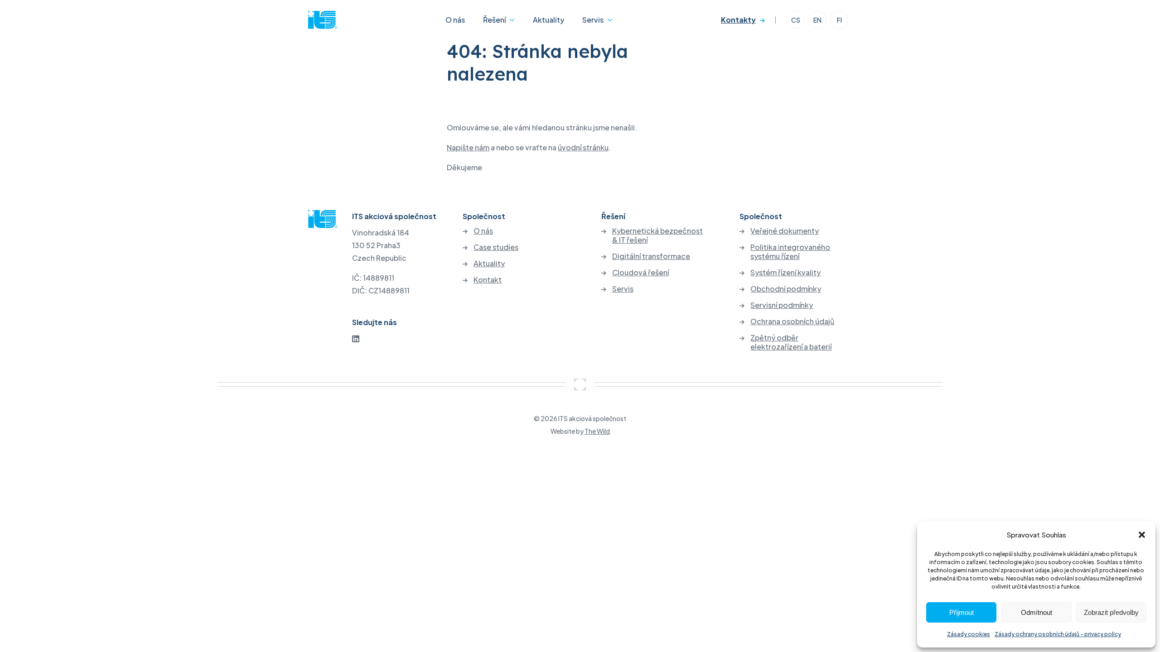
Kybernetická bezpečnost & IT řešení (657, 235)
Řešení (494, 19)
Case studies (496, 247)
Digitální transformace (651, 256)
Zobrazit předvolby (1111, 612)
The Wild (597, 431)
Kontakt (488, 279)
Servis (593, 19)
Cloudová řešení (640, 272)
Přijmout (961, 612)
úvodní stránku (583, 147)
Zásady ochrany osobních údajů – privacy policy (1058, 634)
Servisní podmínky (781, 305)
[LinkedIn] (355, 338)
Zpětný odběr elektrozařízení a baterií (790, 342)
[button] (1141, 534)
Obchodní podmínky (785, 288)
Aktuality (548, 19)
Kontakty (738, 19)
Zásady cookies (968, 634)
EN (817, 20)
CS (795, 20)
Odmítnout (1036, 612)
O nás (455, 19)
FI (839, 20)
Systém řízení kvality (785, 272)
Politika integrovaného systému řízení (790, 252)
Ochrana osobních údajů (792, 321)
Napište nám (468, 147)
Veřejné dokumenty (784, 230)
